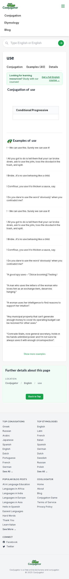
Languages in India (13, 493)
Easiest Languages (13, 511)
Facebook (11, 542)
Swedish (42, 458)
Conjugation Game (47, 497)
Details (53, 66)
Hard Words (9, 515)
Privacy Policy (44, 506)
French (6, 462)
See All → (8, 471)
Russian (7, 431)
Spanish (7, 444)
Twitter (10, 546)
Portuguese (9, 458)
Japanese (8, 440)
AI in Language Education (16, 484)
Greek (6, 426)
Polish (40, 467)
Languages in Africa (13, 488)
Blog (7, 30)
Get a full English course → (51, 79)
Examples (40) (35, 66)
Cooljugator (11, 383)
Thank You (8, 520)
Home (40, 484)
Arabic (6, 435)
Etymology (11, 22)
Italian (40, 440)
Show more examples (34, 354)
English (28, 383)
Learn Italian (9, 524)
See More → (9, 529)
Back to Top (34, 396)
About (40, 488)
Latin (39, 431)
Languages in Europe (14, 497)
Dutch (6, 453)
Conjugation (12, 15)
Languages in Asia (12, 502)
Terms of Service (46, 502)
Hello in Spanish (11, 506)
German (7, 467)
